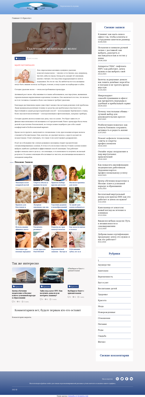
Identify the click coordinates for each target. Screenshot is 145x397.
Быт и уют (103, 282)
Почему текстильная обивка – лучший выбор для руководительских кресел (113, 114)
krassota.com (83, 396)
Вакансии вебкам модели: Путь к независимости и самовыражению (114, 223)
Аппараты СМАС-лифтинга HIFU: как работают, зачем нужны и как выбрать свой (112, 69)
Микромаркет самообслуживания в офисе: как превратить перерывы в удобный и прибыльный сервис (114, 99)
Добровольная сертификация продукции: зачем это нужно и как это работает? (114, 237)
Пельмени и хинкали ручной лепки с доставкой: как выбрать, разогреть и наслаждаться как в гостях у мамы (113, 52)
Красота (26, 18)
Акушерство (104, 264)
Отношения (104, 318)
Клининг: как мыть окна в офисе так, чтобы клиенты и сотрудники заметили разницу (114, 37)
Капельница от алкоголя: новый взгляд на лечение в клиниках (112, 210)
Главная (15, 18)
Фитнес (102, 341)
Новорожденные (106, 312)
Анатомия (103, 270)
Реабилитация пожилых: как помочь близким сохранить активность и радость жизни (113, 127)
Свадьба (102, 336)
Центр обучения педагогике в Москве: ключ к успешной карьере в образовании (113, 183)
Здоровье (103, 294)
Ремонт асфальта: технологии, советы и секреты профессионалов (114, 141)
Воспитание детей (107, 288)
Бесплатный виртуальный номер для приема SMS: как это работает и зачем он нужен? (114, 197)
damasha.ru (72, 396)
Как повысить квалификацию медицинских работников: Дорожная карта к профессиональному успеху (113, 168)
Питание (102, 324)
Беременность (105, 276)
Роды (100, 330)
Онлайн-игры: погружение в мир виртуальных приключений (113, 154)
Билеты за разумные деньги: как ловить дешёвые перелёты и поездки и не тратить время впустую (114, 83)
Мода (100, 306)
